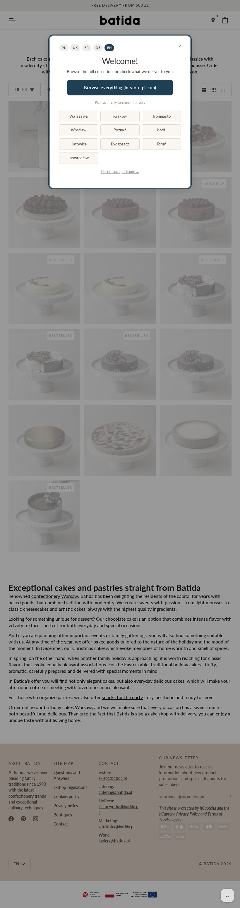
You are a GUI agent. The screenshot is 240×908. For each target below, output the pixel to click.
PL (64, 47)
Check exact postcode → (120, 171)
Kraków (120, 116)
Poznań (120, 130)
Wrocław (79, 130)
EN (109, 47)
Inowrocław (78, 157)
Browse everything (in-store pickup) (120, 87)
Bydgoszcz (120, 144)
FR (87, 47)
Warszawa (78, 116)
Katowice (79, 144)
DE (98, 47)
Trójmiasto (161, 116)
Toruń (161, 144)
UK (75, 47)
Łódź (161, 130)
